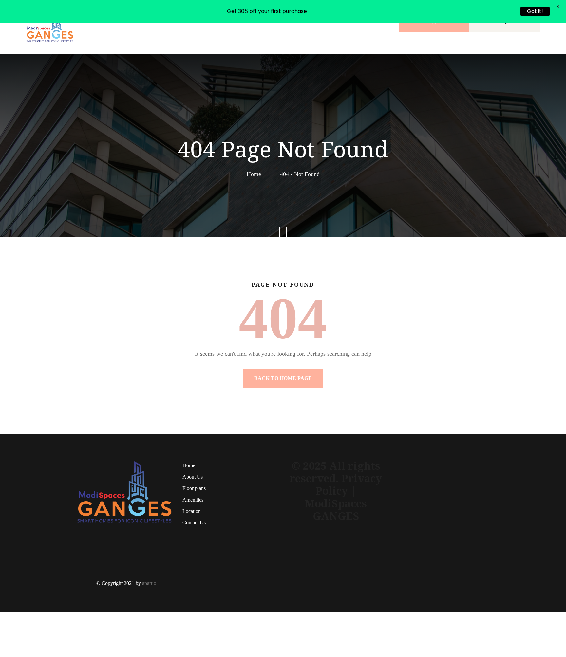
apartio (149, 583)
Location (191, 511)
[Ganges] (50, 26)
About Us (192, 477)
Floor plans (194, 488)
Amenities (192, 499)
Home (255, 174)
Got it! (535, 11)
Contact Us (194, 522)
